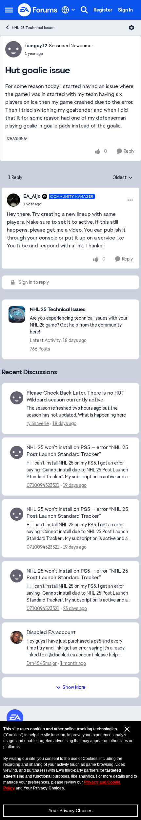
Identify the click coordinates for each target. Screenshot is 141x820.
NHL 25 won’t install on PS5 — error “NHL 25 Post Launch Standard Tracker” (77, 451)
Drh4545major (42, 663)
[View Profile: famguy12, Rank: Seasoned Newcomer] (13, 49)
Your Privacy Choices (70, 810)
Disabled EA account (51, 632)
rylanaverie (38, 423)
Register (102, 10)
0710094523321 (43, 485)
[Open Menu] (131, 27)
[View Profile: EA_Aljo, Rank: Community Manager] (13, 200)
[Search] (84, 10)
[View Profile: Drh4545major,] (16, 637)
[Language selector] (68, 9)
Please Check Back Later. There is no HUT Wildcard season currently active (76, 396)
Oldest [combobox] (122, 177)
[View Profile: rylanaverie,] (16, 397)
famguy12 (36, 46)
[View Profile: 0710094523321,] (16, 452)
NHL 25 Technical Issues (33, 27)
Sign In (125, 10)
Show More (74, 687)
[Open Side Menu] (9, 10)
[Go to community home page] (38, 9)
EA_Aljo (31, 196)
